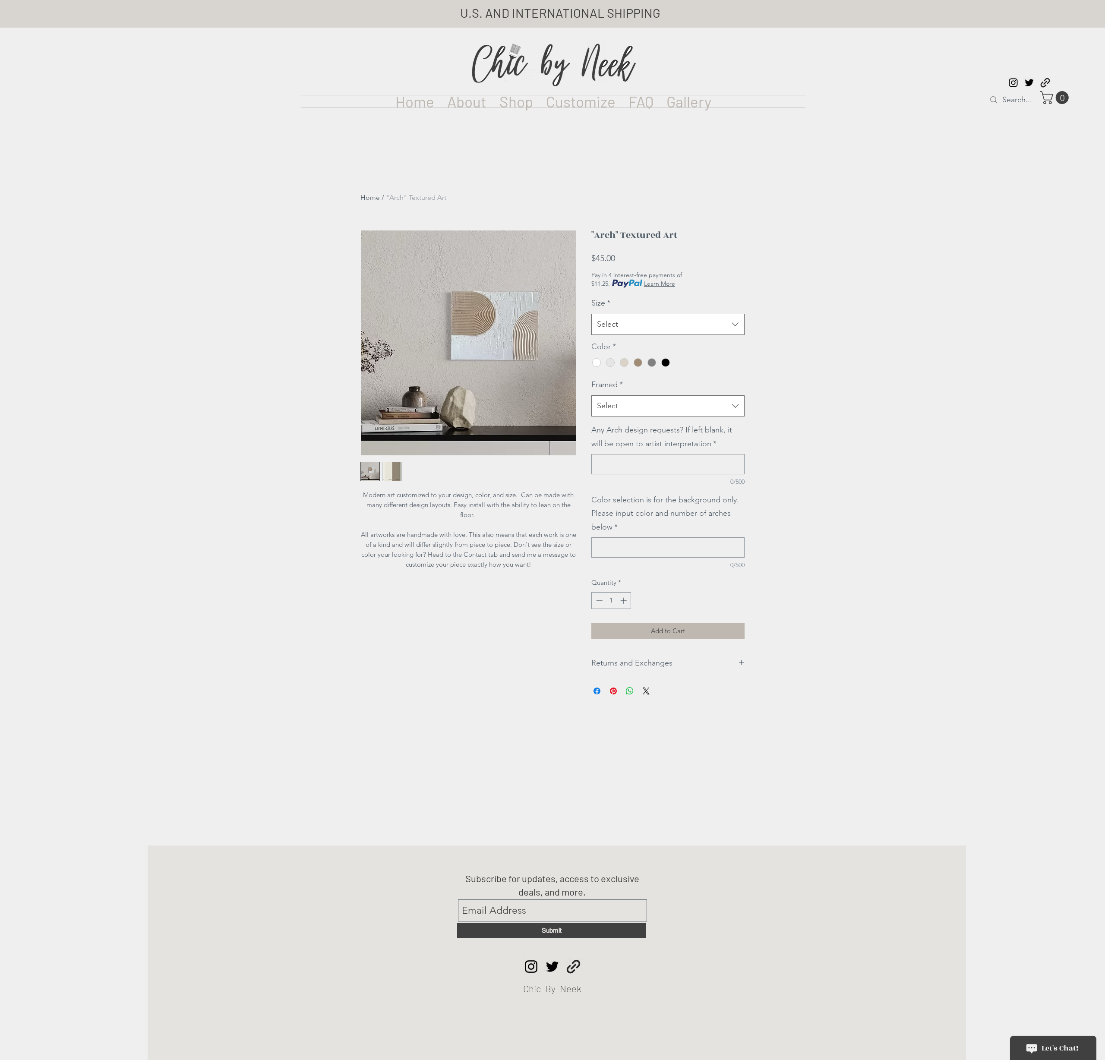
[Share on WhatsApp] (630, 691)
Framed (607, 384)
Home (370, 197)
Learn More (659, 283)
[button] (1056, 97)
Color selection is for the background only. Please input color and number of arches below (665, 513)
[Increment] (624, 601)
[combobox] (668, 324)
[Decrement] (598, 601)
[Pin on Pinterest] (613, 691)
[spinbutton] (611, 601)
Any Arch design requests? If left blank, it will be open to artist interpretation (661, 436)
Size (600, 303)
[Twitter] (552, 966)
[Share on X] (646, 691)
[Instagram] (531, 966)
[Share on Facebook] (597, 691)
